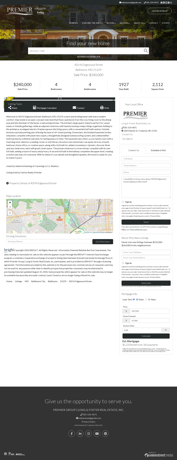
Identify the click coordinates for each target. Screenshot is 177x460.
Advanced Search (87, 56)
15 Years (151, 299)
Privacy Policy (155, 216)
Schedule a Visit (158, 150)
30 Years (139, 299)
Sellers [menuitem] (124, 23)
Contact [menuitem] (153, 23)
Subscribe (146, 283)
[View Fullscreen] (10, 213)
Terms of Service (136, 230)
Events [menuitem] (166, 23)
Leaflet (87, 232)
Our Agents (127, 138)
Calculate (146, 336)
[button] (145, 50)
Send (146, 222)
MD (27, 281)
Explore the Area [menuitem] (91, 23)
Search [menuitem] (73, 23)
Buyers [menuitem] (110, 23)
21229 (63, 281)
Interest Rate (128, 326)
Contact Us (127, 134)
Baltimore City (38, 281)
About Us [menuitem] (138, 23)
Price (125, 307)
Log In (155, 11)
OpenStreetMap (98, 232)
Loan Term (127, 299)
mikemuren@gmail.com (131, 2)
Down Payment (129, 316)
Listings (18, 281)
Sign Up (163, 11)
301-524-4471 (152, 2)
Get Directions (103, 241)
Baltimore (52, 281)
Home (9, 281)
